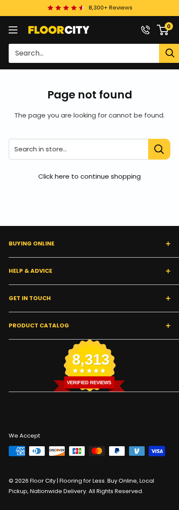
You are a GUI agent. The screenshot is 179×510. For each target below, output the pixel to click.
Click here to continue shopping (89, 176)
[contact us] (145, 30)
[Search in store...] (159, 149)
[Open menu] (13, 29)
